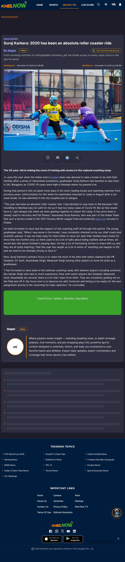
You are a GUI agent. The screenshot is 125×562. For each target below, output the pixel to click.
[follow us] (67, 157)
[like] (48, 157)
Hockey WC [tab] (69, 5)
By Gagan (10, 50)
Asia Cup (100, 218)
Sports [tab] (53, 5)
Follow (23, 50)
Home (40, 495)
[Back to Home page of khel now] (14, 5)
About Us (42, 501)
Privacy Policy (61, 506)
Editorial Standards (63, 512)
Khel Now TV (81, 506)
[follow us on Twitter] (62, 531)
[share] (77, 157)
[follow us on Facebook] (50, 531)
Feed (77, 495)
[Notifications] (120, 5)
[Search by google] (98, 5)
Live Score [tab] (87, 5)
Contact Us (42, 506)
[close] (118, 539)
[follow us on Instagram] (57, 531)
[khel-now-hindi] (113, 5)
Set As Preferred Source (107, 50)
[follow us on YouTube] (68, 531)
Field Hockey (11, 39)
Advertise (58, 501)
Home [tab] (39, 5)
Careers (57, 495)
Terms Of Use (44, 512)
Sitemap (79, 501)
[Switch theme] (106, 4)
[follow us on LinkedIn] (74, 531)
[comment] (57, 157)
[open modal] (116, 512)
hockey (54, 177)
